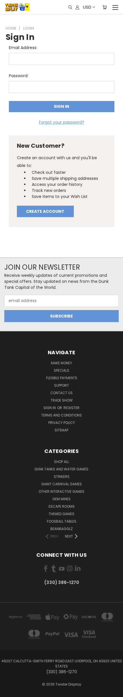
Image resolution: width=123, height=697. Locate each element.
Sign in (50, 407)
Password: (18, 76)
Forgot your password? (61, 122)
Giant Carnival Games (61, 484)
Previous (9, 691)
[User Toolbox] (77, 7)
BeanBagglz (61, 528)
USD (87, 7)
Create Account (45, 211)
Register (72, 407)
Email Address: (23, 47)
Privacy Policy (61, 422)
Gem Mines (61, 499)
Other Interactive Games (61, 491)
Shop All (61, 461)
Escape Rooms (62, 506)
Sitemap (61, 430)
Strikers (62, 476)
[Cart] (105, 7)
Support (61, 385)
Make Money (61, 363)
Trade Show (62, 400)
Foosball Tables (61, 521)
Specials (61, 370)
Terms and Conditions (61, 415)
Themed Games (61, 513)
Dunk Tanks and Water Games (61, 469)
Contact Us (61, 392)
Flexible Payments (61, 377)
